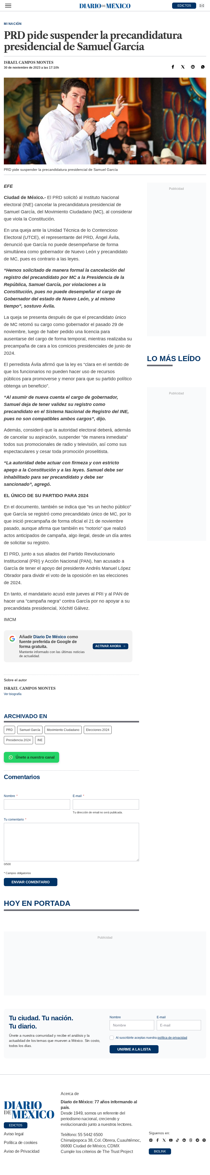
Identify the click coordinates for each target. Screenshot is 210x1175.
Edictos (15, 1125)
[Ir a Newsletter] (202, 6)
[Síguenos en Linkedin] (184, 1140)
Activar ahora (108, 646)
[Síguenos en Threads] (191, 1140)
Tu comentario (15, 819)
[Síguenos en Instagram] (151, 1140)
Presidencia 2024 (18, 740)
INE (40, 740)
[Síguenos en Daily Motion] (204, 1140)
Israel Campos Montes (29, 62)
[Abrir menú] (8, 6)
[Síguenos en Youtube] (171, 1140)
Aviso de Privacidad (21, 1151)
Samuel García (29, 730)
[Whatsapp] (203, 67)
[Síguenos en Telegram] (197, 1140)
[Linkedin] (193, 67)
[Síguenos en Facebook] (157, 1140)
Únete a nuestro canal (35, 757)
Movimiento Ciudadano (63, 730)
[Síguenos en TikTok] (177, 1140)
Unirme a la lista (134, 1049)
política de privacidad (172, 1038)
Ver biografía (13, 694)
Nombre (11, 796)
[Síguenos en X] (164, 1140)
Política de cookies (20, 1142)
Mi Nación (13, 24)
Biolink (160, 1151)
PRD (9, 730)
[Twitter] (183, 67)
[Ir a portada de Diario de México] (29, 1110)
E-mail (78, 796)
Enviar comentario (31, 882)
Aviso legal (14, 1134)
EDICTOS (184, 5)
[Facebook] (173, 67)
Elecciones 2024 (97, 730)
